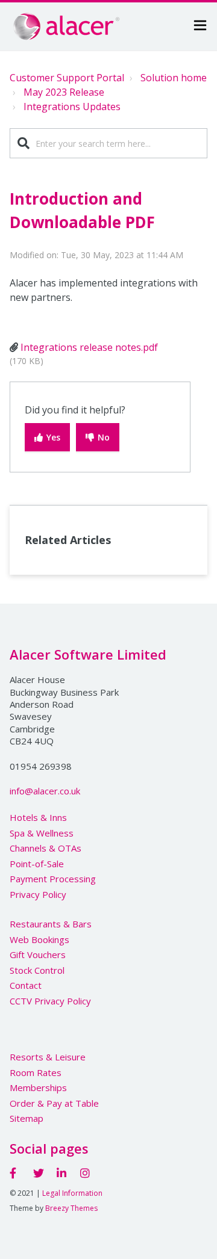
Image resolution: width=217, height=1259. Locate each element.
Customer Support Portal (67, 77)
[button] (200, 27)
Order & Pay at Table (54, 1103)
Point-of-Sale (37, 864)
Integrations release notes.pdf (89, 347)
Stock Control (37, 970)
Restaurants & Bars (51, 924)
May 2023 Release (64, 92)
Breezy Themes (71, 1208)
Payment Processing (53, 879)
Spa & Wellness (42, 833)
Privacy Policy (38, 894)
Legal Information (72, 1193)
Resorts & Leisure (48, 1057)
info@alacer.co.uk (45, 791)
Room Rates (35, 1072)
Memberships (38, 1087)
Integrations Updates (72, 106)
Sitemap (26, 1118)
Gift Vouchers (38, 954)
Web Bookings (39, 939)
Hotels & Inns (38, 817)
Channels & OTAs (45, 848)
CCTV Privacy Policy (50, 1001)
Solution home (173, 77)
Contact (26, 985)
